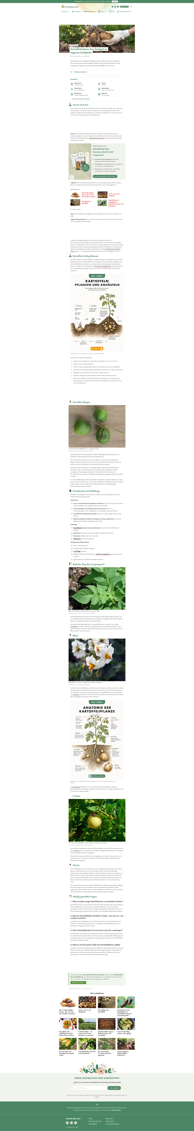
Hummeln (76, 694)
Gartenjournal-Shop (95, 1121)
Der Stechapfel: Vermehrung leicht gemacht (104, 1053)
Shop (113, 11)
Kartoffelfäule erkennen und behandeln (87, 1052)
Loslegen (115, 1)
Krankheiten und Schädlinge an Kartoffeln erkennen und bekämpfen (124, 1013)
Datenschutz (110, 1121)
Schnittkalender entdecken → (78, 982)
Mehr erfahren (116, 1110)
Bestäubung (76, 787)
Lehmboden (74, 626)
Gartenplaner (78, 11)
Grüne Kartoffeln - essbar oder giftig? (124, 1032)
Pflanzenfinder (90, 11)
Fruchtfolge (76, 551)
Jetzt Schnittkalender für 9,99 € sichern (105, 176)
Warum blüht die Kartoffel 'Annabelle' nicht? (66, 1053)
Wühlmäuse (77, 539)
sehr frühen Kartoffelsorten (103, 266)
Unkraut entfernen (112, 361)
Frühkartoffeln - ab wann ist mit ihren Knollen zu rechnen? (86, 1033)
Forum (66, 11)
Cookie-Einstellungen (112, 1124)
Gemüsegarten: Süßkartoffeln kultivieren (123, 1053)
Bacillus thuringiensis (103, 554)
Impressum (109, 1118)
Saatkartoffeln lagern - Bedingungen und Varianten (106, 1033)
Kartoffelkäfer (77, 528)
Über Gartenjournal (125, 11)
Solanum (88, 449)
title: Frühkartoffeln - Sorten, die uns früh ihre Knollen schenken (88, 194)
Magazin (103, 11)
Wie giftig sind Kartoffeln (103, 1011)
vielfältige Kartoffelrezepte (97, 138)
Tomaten (76, 850)
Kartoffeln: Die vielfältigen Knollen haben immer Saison (66, 1033)
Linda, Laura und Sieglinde (85, 1011)
